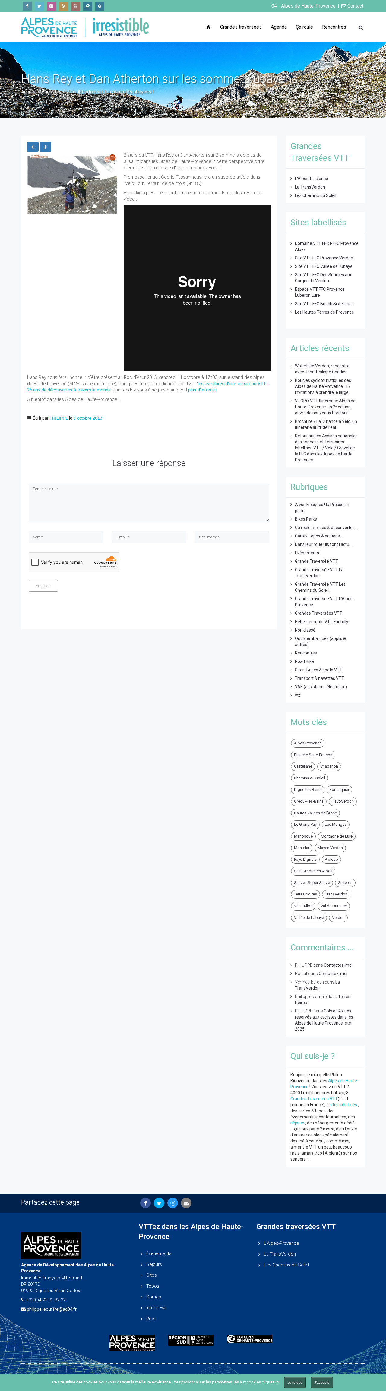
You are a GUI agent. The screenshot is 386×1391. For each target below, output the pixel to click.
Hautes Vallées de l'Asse (315, 813)
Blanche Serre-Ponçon (313, 755)
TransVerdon (336, 894)
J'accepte (322, 1382)
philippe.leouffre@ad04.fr (52, 1309)
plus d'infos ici (202, 390)
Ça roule (304, 27)
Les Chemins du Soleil (315, 195)
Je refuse (294, 1382)
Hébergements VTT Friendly (321, 621)
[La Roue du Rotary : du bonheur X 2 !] (33, 147)
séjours (297, 1122)
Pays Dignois (305, 859)
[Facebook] (27, 6)
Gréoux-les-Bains (309, 801)
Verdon (338, 917)
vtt (297, 695)
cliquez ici (270, 1382)
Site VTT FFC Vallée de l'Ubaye (324, 266)
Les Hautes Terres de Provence (324, 312)
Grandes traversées (241, 27)
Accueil (28, 92)
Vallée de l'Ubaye (309, 917)
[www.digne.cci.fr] (252, 1339)
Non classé (305, 630)
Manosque (303, 836)
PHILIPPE (58, 418)
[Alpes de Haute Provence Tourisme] (99, 6)
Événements (159, 1253)
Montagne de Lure (337, 836)
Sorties (153, 1297)
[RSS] (63, 6)
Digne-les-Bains (307, 789)
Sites (151, 1275)
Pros (151, 1318)
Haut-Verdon (343, 801)
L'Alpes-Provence (311, 178)
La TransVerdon (310, 187)
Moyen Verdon (330, 847)
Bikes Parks (306, 519)
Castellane (303, 766)
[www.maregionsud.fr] (193, 1340)
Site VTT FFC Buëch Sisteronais (325, 303)
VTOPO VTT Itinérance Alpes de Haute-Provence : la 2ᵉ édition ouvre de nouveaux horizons (325, 406)
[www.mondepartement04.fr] (134, 1343)
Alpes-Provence (307, 743)
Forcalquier (339, 789)
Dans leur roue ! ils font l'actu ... (324, 544)
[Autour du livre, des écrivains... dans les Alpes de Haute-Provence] (87, 6)
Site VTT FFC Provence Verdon (324, 257)
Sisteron (345, 882)
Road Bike (304, 661)
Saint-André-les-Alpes (313, 871)
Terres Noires (305, 894)
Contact (354, 6)
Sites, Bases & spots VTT (318, 669)
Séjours (154, 1264)
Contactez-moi (338, 965)
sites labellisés (343, 1104)
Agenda (279, 27)
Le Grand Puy (305, 824)
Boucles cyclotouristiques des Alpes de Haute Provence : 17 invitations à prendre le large (323, 386)
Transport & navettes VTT (319, 678)
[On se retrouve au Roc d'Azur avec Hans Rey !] (45, 147)
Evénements (307, 552)
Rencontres (334, 27)
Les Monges (335, 824)
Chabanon (329, 766)
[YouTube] (75, 6)
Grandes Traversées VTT (318, 613)
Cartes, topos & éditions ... (319, 536)
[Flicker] (51, 6)
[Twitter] (39, 6)
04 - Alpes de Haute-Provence (303, 6)
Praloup (331, 859)
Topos (152, 1286)
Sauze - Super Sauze (312, 882)
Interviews (156, 1307)
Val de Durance (334, 906)
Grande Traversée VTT (316, 561)
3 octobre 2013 (87, 418)
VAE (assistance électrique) (321, 686)
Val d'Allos (303, 906)
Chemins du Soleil (309, 778)
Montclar (301, 847)
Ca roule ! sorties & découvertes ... (326, 527)
